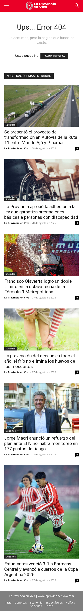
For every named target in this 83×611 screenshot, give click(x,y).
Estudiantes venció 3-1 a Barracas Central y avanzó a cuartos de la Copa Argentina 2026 (41, 569)
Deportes (11, 430)
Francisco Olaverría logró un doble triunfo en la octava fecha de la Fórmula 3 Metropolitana (38, 286)
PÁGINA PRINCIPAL (54, 55)
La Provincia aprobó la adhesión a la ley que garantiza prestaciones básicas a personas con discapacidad (41, 212)
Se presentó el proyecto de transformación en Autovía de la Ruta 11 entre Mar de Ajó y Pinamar (40, 137)
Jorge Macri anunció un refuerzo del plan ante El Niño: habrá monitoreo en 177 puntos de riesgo (41, 443)
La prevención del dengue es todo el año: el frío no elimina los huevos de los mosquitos (39, 361)
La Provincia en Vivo (16, 148)
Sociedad (11, 124)
